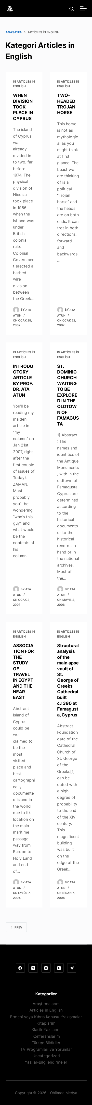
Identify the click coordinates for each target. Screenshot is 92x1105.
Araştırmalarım (46, 1003)
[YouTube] (59, 968)
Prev (18, 927)
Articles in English (46, 1010)
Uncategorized (46, 1055)
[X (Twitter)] (33, 968)
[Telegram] (72, 968)
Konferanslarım (46, 1036)
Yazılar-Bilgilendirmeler (46, 1062)
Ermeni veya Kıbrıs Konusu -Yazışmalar (46, 1016)
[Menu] (83, 8)
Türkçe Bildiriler (46, 1042)
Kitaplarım (46, 1023)
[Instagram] (46, 968)
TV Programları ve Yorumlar (46, 1049)
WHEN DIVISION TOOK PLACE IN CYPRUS (23, 107)
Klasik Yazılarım (46, 1029)
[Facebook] (20, 968)
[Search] (71, 9)
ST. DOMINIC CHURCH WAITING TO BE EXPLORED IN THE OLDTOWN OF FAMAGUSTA (68, 395)
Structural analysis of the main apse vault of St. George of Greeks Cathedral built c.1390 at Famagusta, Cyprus (68, 680)
